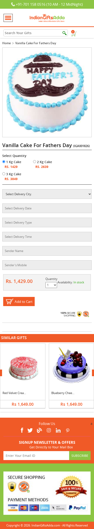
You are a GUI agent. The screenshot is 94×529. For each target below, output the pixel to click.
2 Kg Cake (44, 162)
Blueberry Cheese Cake (66, 393)
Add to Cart (23, 301)
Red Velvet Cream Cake (18, 393)
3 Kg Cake (13, 174)
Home (6, 43)
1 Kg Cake (13, 162)
